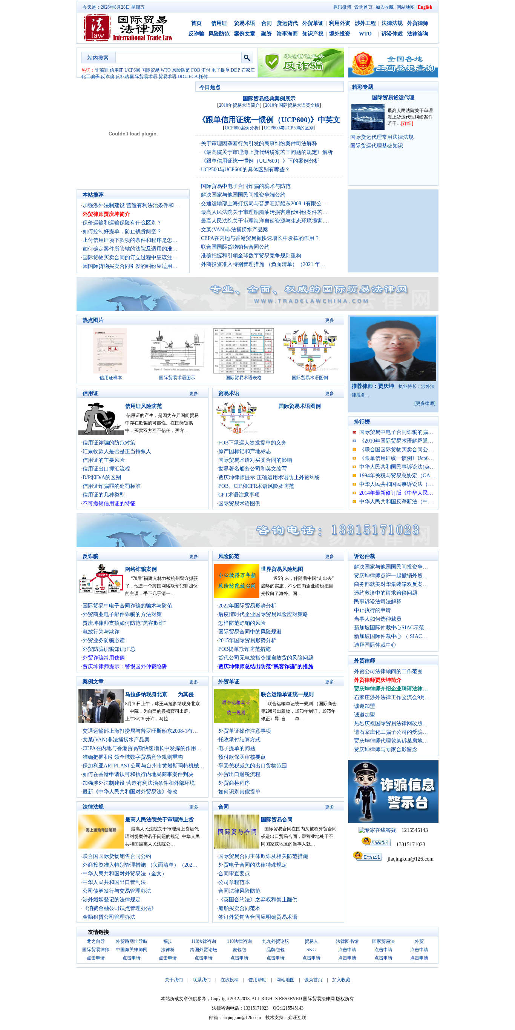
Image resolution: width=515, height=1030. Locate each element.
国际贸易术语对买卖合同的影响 (255, 460)
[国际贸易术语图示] (177, 372)
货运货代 (287, 23)
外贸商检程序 (234, 783)
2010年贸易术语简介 (239, 105)
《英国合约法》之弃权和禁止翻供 (257, 899)
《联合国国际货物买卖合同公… (396, 449)
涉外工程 (365, 23)
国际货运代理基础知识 (376, 146)
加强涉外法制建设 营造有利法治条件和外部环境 (139, 783)
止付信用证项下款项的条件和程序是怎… (130, 240)
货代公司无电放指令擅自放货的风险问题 (265, 658)
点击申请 (347, 949)
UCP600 (132, 70)
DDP (235, 70)
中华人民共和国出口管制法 (114, 882)
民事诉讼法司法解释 (378, 601)
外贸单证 (312, 23)
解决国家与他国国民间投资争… (391, 567)
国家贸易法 (383, 941)
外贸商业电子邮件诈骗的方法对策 (122, 614)
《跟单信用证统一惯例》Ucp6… (396, 458)
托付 (203, 76)
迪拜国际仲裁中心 (375, 645)
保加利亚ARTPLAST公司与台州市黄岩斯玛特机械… (143, 766)
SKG (311, 949)
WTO (365, 34)
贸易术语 (244, 23)
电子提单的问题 (236, 748)
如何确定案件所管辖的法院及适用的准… (130, 249)
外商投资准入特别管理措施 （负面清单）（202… (140, 865)
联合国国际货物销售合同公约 (235, 247)
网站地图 (406, 7)
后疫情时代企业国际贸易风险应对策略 (263, 614)
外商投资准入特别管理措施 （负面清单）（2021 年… (263, 264)
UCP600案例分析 (242, 128)
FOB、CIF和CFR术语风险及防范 (256, 486)
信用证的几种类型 (104, 495)
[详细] (407, 123)
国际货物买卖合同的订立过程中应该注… (130, 257)
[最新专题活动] (368, 128)
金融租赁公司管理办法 (109, 917)
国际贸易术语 (143, 76)
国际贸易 (150, 70)
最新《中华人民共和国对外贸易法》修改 (130, 792)
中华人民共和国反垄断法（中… (396, 501)
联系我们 (202, 979)
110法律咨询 (203, 941)
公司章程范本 (234, 882)
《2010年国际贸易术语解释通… (396, 441)
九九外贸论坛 (275, 941)
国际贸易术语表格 (243, 377)
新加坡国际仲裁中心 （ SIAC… (390, 636)
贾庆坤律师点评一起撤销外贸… (391, 575)
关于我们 (174, 979)
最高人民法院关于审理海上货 (159, 819)
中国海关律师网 (131, 949)
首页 (196, 23)
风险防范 (219, 34)
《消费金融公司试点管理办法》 (119, 908)
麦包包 (239, 949)
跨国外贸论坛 (203, 949)
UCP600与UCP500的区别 (289, 128)
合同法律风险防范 (239, 891)
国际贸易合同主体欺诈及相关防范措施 (263, 856)
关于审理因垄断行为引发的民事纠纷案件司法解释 (259, 143)
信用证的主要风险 (104, 460)
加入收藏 (385, 7)
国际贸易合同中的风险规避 (250, 632)
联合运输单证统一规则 (287, 694)
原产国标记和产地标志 (244, 451)
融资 (266, 34)
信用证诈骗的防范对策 (109, 443)
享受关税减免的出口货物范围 (252, 766)
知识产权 (312, 34)
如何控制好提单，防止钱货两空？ (122, 231)
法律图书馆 (347, 941)
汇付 (205, 70)
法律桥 (168, 949)
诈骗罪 (102, 70)
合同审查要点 (234, 873)
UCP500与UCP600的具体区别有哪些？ (245, 169)
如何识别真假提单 (239, 792)
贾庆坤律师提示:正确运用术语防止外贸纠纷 (269, 477)
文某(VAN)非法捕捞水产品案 (234, 229)
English (425, 7)
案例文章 (244, 34)
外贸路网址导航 (131, 941)
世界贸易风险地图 (282, 569)
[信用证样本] (111, 372)
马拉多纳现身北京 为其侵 (159, 694)
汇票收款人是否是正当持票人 (117, 451)
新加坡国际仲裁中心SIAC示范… (391, 627)
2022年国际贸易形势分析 (247, 606)
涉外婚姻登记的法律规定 (112, 899)
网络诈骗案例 (141, 569)
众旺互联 (297, 1017)
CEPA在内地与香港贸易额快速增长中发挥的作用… (142, 748)
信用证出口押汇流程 (106, 469)
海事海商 (287, 34)
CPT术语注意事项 (239, 495)
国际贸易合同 (277, 819)
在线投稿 (230, 979)
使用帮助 (257, 979)
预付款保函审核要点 (242, 757)
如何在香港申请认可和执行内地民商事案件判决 (138, 774)
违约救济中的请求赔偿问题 (385, 593)
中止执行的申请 (372, 610)
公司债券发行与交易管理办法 (117, 891)
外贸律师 (417, 23)
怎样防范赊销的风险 (242, 623)
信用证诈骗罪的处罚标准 (112, 486)
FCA (193, 76)
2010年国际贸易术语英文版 (292, 105)
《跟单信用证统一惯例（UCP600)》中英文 (269, 119)
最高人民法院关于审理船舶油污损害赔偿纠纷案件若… (264, 212)
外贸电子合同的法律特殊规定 (252, 865)
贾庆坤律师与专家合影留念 (385, 749)
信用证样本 (111, 377)
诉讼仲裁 (392, 34)
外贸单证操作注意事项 (244, 731)
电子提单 (221, 70)
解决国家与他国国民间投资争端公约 (243, 195)
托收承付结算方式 (239, 740)
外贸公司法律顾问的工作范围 (388, 671)
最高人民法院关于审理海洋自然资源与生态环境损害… (264, 221)
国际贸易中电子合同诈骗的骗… (396, 432)
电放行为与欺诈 (101, 632)
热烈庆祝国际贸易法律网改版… (391, 723)
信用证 (219, 23)
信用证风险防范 (143, 406)
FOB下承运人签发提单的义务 (252, 443)
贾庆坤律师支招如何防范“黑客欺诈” (124, 623)
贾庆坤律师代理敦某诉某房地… (391, 741)
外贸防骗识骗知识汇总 (109, 649)
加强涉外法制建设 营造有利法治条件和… (131, 205)
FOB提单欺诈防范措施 (244, 649)
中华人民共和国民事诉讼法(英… (397, 467)
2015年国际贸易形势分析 (247, 640)
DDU (183, 76)
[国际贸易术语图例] (310, 372)
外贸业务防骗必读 (104, 640)
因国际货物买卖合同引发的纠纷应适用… (130, 266)
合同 (266, 23)
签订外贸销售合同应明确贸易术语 (257, 917)
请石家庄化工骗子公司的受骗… (391, 732)
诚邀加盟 (364, 706)
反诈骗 (196, 34)
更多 (329, 320)
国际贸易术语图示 (177, 377)
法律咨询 (417, 34)
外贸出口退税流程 (239, 774)
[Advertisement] (393, 231)
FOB (195, 70)
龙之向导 (96, 941)
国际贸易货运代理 (393, 97)
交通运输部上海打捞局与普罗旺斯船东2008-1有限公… (264, 203)
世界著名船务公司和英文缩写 (252, 469)
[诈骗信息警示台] (393, 821)
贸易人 (311, 941)
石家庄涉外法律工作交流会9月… (392, 697)
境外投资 (339, 34)
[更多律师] (424, 403)
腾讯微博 (342, 7)
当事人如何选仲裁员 (378, 619)
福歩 (167, 941)
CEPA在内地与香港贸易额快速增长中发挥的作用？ (260, 238)
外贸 (419, 941)
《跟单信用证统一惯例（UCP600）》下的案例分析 (260, 161)
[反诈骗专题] (301, 75)
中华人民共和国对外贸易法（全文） (125, 873)
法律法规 (392, 23)
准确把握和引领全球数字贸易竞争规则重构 (251, 255)
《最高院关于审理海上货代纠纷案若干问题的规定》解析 (267, 152)
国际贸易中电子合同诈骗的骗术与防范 (246, 186)
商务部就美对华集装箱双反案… (391, 584)
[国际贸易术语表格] (243, 372)
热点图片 (93, 320)
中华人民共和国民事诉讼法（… (396, 484)
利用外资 (339, 23)
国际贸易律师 (95, 949)
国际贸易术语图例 (310, 377)
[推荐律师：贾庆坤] (393, 379)
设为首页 (363, 7)
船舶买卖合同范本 (239, 908)
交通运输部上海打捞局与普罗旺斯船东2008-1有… (140, 731)
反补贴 (122, 76)
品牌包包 (276, 949)
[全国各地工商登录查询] (393, 75)
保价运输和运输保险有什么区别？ (122, 223)
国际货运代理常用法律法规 (382, 137)
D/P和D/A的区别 (102, 477)
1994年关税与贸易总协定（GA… (397, 475)
